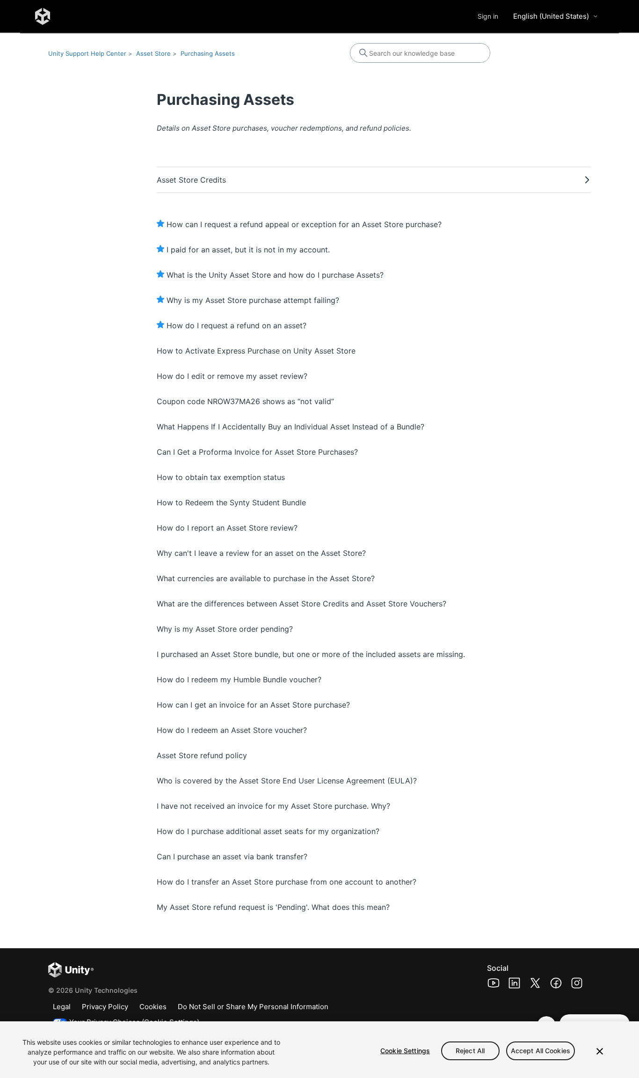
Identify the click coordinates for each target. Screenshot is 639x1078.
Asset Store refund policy (202, 755)
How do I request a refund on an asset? (236, 325)
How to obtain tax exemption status (221, 477)
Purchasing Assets (208, 53)
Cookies (153, 1006)
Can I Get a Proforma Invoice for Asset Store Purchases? (257, 452)
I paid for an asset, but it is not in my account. (248, 249)
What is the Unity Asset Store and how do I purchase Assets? (275, 275)
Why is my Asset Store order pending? (225, 629)
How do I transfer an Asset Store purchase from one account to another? (286, 881)
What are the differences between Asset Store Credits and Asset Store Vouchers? (301, 603)
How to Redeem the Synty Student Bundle (231, 502)
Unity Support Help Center (87, 53)
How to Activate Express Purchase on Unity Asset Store (256, 350)
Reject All (470, 1051)
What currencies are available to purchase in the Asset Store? (266, 578)
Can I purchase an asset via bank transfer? (232, 856)
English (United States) (551, 16)
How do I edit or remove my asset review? (232, 376)
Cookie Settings (405, 1051)
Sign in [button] (488, 16)
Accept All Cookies (541, 1051)
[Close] (599, 1051)
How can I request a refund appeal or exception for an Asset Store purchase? (304, 224)
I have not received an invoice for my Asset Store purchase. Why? (273, 806)
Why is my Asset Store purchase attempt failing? (253, 300)
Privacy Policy (105, 1006)
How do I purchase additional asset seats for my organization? (268, 831)
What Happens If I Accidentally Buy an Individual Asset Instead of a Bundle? (290, 426)
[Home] (42, 16)
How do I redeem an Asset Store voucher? (232, 730)
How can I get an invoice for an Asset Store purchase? (253, 704)
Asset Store (153, 53)
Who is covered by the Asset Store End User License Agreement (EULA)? (287, 780)
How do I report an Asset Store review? (227, 527)
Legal (62, 1006)
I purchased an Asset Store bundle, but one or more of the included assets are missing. (311, 654)
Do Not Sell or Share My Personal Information (253, 1006)
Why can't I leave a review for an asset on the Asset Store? (261, 553)
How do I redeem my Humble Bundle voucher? (239, 679)
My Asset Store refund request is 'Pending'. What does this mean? (273, 907)
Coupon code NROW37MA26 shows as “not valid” (245, 401)
